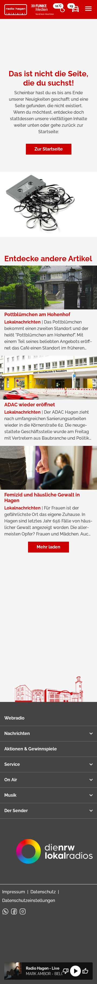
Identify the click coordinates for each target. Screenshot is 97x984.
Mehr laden (48, 547)
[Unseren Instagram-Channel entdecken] (22, 911)
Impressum (13, 891)
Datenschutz (43, 891)
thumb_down (66, 971)
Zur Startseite (48, 149)
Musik (10, 795)
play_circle (75, 971)
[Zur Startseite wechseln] (15, 9)
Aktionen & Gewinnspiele (30, 748)
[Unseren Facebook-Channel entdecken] (14, 911)
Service (12, 764)
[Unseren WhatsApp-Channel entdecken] (5, 911)
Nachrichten (17, 733)
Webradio (14, 718)
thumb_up (85, 971)
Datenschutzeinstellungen (28, 900)
